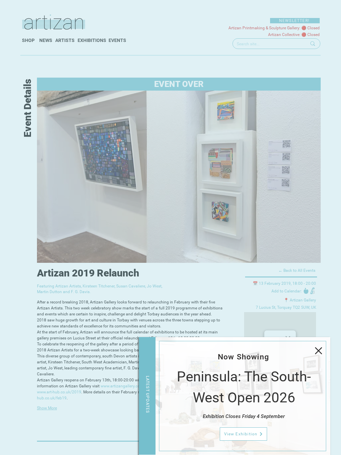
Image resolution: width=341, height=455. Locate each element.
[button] (318, 350)
